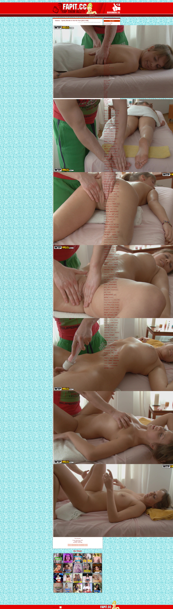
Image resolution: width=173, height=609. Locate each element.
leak (114, 247)
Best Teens (106, 81)
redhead (110, 302)
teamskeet (114, 342)
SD (105, 315)
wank (110, 363)
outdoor (116, 279)
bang (116, 143)
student (116, 337)
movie (116, 262)
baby (114, 141)
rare (118, 299)
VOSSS (105, 363)
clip (110, 164)
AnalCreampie (110, 131)
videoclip (116, 360)
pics (109, 287)
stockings (106, 335)
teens (113, 347)
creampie (106, 169)
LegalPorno (107, 249)
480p (109, 118)
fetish (115, 196)
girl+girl (116, 214)
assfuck (106, 136)
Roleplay (112, 307)
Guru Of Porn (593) (107, 24)
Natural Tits (114, 267)
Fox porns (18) (106, 51)
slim (105, 322)
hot (118, 232)
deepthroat (113, 179)
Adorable (111, 123)
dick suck (117, 181)
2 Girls (105, 113)
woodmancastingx (113, 365)
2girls (109, 113)
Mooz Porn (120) (107, 32)
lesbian (106, 252)
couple (110, 166)
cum (111, 169)
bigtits (108, 151)
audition (115, 138)
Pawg (110, 282)
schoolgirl (115, 312)
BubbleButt (114, 159)
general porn (114, 211)
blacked (105, 153)
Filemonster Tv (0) (107, 71)
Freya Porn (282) (107, 29)
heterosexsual (113, 227)
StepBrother (113, 330)
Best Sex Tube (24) (107, 44)
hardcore (95, 22)
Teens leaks (106, 106)
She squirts (106, 103)
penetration (113, 284)
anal (105, 131)
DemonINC (110, 181)
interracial (111, 242)
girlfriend (105, 216)
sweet (116, 340)
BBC (105, 146)
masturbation (108, 257)
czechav (109, 176)
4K (115, 113)
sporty (105, 330)
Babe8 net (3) (106, 69)
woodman (106, 365)
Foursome (106, 203)
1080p (106, 121)
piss (105, 289)
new (112, 269)
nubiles (105, 274)
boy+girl (112, 156)
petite (105, 287)
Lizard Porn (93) (107, 35)
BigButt (106, 148)
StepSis (112, 332)
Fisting (105, 201)
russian (117, 309)
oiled (116, 274)
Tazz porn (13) (106, 59)
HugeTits (106, 237)
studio (106, 340)
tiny (109, 352)
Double (112, 186)
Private (108, 292)
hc (112, 224)
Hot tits (106, 234)
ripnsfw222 (106, 307)
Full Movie (115, 206)
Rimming (117, 304)
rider (105, 304)
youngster (112, 368)
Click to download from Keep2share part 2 (78, 545)
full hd (111, 206)
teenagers (115, 345)
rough (117, 307)
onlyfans (116, 277)
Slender (116, 320)
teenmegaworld (107, 347)
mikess (113, 259)
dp (104, 191)
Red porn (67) (106, 38)
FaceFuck (111, 193)
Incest (105, 239)
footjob (113, 201)
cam (109, 161)
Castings (105, 95)
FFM (118, 196)
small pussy (114, 322)
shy (108, 320)
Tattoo (109, 342)
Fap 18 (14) (106, 56)
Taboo (105, 342)
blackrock (110, 153)
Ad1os (105, 123)
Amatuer (116, 126)
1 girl (114, 110)
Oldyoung (111, 277)
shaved (113, 317)
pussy (106, 297)
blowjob (85, 22)
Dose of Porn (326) (107, 27)
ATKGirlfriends (107, 138)
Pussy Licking (113, 299)
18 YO (105, 84)
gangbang (106, 208)
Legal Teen (113, 249)
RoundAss (113, 309)
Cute (115, 174)
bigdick (115, 148)
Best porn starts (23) (108, 46)
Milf (117, 259)
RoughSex (107, 309)
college (105, 166)
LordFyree (111, 254)
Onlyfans (105, 88)
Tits (112, 353)
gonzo (116, 216)
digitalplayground (107, 184)
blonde (115, 153)
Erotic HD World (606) (108, 23)
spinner (115, 327)
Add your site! (106, 75)
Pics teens (106, 92)
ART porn (105, 96)
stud (112, 337)
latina (110, 247)
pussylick (111, 297)
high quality (113, 229)
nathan (105, 267)
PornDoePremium (114, 289)
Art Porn (106, 133)
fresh (114, 204)
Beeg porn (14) (106, 58)
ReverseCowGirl (116, 302)
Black (116, 151)
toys (118, 353)
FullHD (106, 206)
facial (115, 194)
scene (106, 312)
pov (105, 292)
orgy (113, 279)
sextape (105, 317)
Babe (106, 141)
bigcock (111, 148)
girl (113, 214)
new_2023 (113, 272)
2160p (111, 121)
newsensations (107, 272)
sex (116, 315)
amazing (107, 128)
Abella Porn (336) (107, 25)
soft (116, 325)
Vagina (106, 358)
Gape (111, 208)
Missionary (106, 262)
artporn (112, 133)
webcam (115, 363)
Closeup (114, 164)
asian (116, 133)
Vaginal (111, 358)
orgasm (108, 279)
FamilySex (110, 196)
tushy (105, 355)
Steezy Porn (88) (107, 36)
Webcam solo (106, 83)
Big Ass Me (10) (107, 65)
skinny (111, 320)
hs (110, 234)
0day (105, 110)
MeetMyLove (107, 259)
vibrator (105, 360)
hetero (106, 227)
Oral (105, 279)
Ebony (118, 191)
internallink (106, 242)
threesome (107, 350)
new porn (116, 269)
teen (105, 345)
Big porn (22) (106, 50)
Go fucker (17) (106, 54)
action (116, 121)
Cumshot (113, 171)
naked (116, 264)
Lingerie (106, 254)
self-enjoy (110, 315)
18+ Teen (108, 115)
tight (112, 350)
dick (114, 181)
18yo (112, 115)
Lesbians (105, 93)
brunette (108, 159)
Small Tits (106, 325)
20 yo (105, 118)
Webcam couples (107, 80)
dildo (114, 184)
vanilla (116, 358)
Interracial (106, 100)
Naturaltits (107, 269)
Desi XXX (106, 104)
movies (106, 264)
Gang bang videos (107, 102)
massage (98, 22)
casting (106, 164)
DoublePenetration (114, 188)
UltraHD (116, 355)
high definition (107, 229)
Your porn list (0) (107, 73)
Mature (115, 257)
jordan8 (105, 244)
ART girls (105, 97)
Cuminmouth (107, 171)
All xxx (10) (106, 63)
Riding (108, 304)
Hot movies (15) (107, 55)
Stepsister (117, 332)
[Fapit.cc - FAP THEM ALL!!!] (113, 13)
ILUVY (111, 237)
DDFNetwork (106, 179)
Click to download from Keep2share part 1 (78, 544)
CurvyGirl (110, 174)
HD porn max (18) (107, 52)
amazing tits (115, 128)
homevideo (114, 232)
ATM (112, 138)
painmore (106, 282)
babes (110, 141)
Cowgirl (114, 166)
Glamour (111, 216)
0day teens (106, 87)
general (106, 211)
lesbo (110, 252)
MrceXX (111, 264)
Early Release (110, 191)
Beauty (109, 146)
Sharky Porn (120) (107, 33)
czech (105, 176)
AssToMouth (111, 136)
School (110, 312)
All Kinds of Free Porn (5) (109, 67)
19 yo (116, 115)
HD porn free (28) (107, 40)
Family (105, 196)
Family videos (106, 99)
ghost (110, 214)
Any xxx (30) (106, 39)
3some (112, 113)
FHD (105, 199)
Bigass (113, 146)
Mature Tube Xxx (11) (108, 62)
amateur (111, 126)
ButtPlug (105, 161)
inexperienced (110, 239)
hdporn (117, 224)
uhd (112, 355)
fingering (88, 22)
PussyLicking (107, 299)
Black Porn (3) (106, 70)
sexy (109, 317)
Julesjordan (110, 244)
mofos (111, 262)
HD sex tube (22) (107, 48)
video (110, 360)
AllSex (117, 123)
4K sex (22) (106, 47)
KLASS (115, 244)
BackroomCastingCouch (109, 143)
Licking (114, 252)
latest (106, 247)
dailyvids (114, 176)
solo (111, 327)
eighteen (106, 193)
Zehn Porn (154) (107, 31)
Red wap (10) (106, 66)
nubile (117, 272)
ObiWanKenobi (111, 274)
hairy (114, 219)
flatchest (109, 201)
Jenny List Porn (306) (108, 28)
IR (115, 242)
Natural (109, 267)
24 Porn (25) (106, 42)
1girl (118, 110)
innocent (116, 239)
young (106, 368)
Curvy (105, 174)
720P (113, 118)
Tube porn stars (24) (108, 43)
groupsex (110, 219)
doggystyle (106, 186)
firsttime (114, 198)
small (108, 322)
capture (113, 161)
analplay (116, 131)
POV (105, 89)
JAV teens (106, 91)
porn (108, 289)
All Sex (106, 126)
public (115, 294)
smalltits (112, 325)
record (105, 302)
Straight (111, 335)
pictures (114, 287)
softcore (106, 327)
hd (114, 224)
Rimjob (112, 304)
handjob (91, 22)
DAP (118, 176)
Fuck (118, 204)
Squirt (108, 330)
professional (108, 294)
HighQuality (107, 232)
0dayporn (110, 110)
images (115, 237)
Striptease (107, 337)
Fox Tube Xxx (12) (107, 60)
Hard (111, 221)
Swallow (111, 340)
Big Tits (112, 151)
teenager (110, 345)
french (110, 203)
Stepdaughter (106, 332)
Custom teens (106, 85)
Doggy (117, 184)
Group (105, 219)
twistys (108, 355)
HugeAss (114, 234)
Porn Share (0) (106, 74)
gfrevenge (106, 214)
